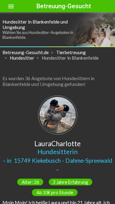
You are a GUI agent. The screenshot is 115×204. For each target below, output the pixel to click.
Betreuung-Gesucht (63, 6)
